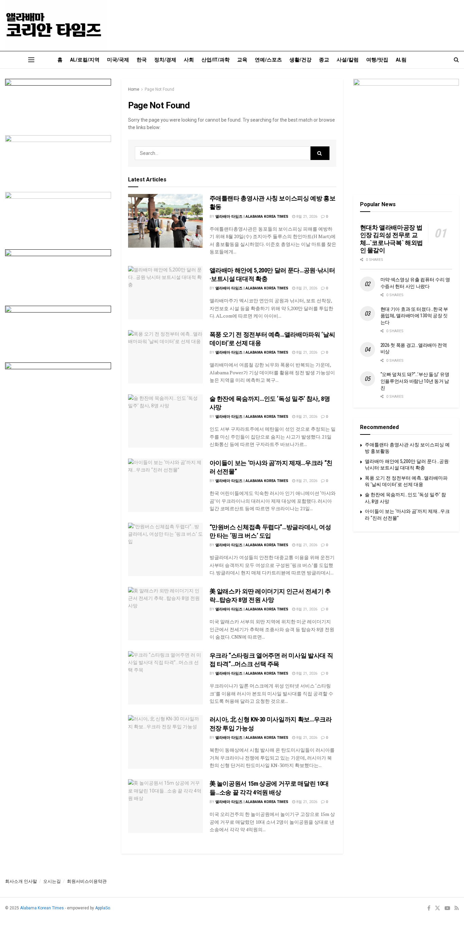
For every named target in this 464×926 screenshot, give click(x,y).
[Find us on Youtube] (447, 908)
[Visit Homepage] (56, 25)
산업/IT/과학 (215, 60)
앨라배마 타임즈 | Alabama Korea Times (251, 216)
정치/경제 (165, 60)
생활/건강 (300, 60)
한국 (142, 60)
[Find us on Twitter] (437, 908)
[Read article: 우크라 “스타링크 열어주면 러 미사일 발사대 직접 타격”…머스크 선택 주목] (165, 678)
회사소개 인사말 (21, 881)
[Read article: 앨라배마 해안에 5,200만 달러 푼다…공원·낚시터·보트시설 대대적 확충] (165, 292)
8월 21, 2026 (306, 216)
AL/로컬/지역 (85, 60)
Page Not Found (159, 89)
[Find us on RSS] (456, 908)
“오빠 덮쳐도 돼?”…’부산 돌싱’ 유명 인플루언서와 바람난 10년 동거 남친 (414, 381)
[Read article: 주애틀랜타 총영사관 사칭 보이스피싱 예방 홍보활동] (165, 220)
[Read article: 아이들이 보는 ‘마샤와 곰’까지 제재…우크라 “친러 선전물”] (165, 485)
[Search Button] (456, 59)
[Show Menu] (31, 59)
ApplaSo (102, 908)
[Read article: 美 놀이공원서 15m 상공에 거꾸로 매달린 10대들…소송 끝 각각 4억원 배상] (165, 806)
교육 (242, 60)
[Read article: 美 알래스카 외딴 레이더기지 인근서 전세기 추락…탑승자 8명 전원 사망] (165, 613)
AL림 (401, 60)
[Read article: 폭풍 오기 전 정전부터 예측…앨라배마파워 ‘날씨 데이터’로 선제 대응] (165, 357)
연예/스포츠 (268, 60)
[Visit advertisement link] (58, 102)
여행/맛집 (377, 60)
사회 (189, 60)
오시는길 (52, 881)
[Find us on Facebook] (428, 908)
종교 (324, 60)
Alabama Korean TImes (42, 908)
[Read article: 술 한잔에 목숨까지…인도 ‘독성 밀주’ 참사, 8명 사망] (165, 421)
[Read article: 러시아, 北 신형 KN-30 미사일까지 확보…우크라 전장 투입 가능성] (165, 741)
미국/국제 (118, 60)
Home (133, 89)
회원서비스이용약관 (87, 881)
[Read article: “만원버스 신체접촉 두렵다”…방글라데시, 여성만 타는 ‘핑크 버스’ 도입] (165, 549)
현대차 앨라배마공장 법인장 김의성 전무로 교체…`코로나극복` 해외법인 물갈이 (391, 239)
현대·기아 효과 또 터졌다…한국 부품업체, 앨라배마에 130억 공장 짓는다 (414, 315)
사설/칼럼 (348, 60)
